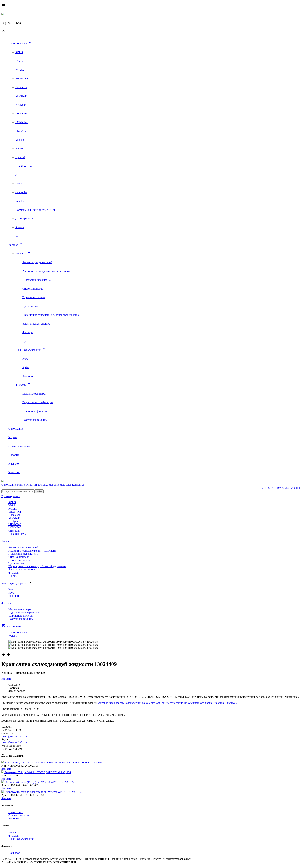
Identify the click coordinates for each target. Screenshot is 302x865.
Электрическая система (36, 323)
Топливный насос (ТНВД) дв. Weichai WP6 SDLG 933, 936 (40, 782)
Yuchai (19, 236)
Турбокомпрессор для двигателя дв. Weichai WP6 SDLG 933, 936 (43, 791)
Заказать (6, 678)
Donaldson (21, 87)
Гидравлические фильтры (37, 402)
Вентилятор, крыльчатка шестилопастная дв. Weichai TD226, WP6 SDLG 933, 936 (53, 762)
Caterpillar (21, 192)
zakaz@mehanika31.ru (14, 736)
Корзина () (11, 626)
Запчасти (23, 253)
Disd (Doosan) (23, 166)
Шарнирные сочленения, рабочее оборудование (51, 314)
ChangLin (21, 131)
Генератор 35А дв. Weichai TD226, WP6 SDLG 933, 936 (38, 772)
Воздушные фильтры (34, 419)
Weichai (19, 61)
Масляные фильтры (34, 393)
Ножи (25, 358)
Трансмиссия (30, 306)
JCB (17, 174)
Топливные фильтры (34, 411)
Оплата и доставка (19, 446)
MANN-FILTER (24, 96)
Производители (20, 43)
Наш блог (14, 463)
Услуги (12, 437)
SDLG (19, 52)
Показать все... (17, 533)
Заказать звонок (291, 487)
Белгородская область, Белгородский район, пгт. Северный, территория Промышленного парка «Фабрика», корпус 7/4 (168, 702)
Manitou (20, 139)
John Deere (21, 201)
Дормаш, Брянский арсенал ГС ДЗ (35, 209)
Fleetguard (21, 104)
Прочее (26, 341)
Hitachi (19, 148)
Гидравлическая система (37, 279)
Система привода (32, 288)
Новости (13, 454)
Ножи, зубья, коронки (30, 349)
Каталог (15, 244)
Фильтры (27, 332)
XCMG (19, 69)
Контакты (14, 472)
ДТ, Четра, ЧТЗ (24, 218)
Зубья (25, 367)
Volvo (18, 183)
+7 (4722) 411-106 (270, 487)
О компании (15, 428)
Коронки (27, 376)
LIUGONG (21, 113)
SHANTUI (21, 78)
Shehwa (19, 227)
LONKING (21, 122)
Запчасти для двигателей (37, 262)
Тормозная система (33, 297)
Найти (39, 491)
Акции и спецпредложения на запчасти (46, 271)
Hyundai (20, 157)
